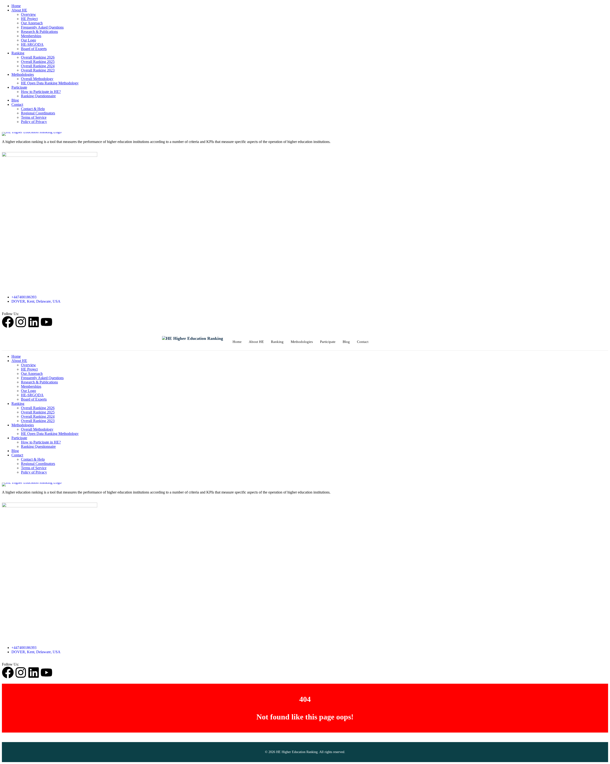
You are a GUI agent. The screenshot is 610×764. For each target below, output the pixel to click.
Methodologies (22, 74)
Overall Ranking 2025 (38, 62)
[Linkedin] (34, 322)
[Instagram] (21, 322)
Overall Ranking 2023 (38, 70)
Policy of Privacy (34, 122)
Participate (19, 87)
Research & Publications (39, 32)
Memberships (31, 36)
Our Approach (32, 23)
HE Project (29, 19)
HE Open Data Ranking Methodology (50, 83)
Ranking (17, 53)
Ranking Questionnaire (38, 96)
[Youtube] (46, 322)
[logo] (305, 134)
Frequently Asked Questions (42, 27)
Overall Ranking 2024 (38, 66)
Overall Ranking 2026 (38, 57)
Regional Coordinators (38, 113)
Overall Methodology (37, 79)
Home (16, 6)
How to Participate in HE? (41, 92)
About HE (19, 10)
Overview (28, 14)
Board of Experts (34, 49)
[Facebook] (8, 322)
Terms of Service (33, 117)
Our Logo (28, 40)
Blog (15, 100)
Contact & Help (33, 109)
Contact (17, 104)
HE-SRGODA (32, 44)
